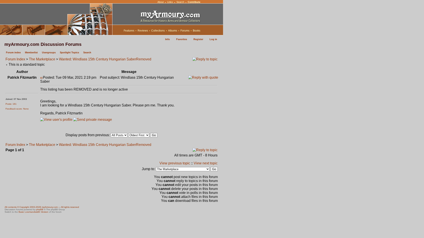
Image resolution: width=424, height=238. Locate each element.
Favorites (181, 39)
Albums (172, 30)
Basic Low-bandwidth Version (33, 212)
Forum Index (15, 59)
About (160, 2)
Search (180, 2)
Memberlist (31, 52)
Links (170, 2)
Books (196, 30)
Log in (213, 39)
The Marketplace (42, 59)
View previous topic (174, 163)
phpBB (39, 209)
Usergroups (49, 52)
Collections (158, 30)
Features (129, 30)
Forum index (13, 52)
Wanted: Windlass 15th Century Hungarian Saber (97, 59)
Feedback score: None (17, 109)
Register (198, 39)
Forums (185, 30)
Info (167, 39)
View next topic (206, 163)
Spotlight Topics (69, 52)
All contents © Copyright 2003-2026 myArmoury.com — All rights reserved (42, 207)
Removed (143, 59)
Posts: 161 (11, 104)
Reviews (143, 30)
